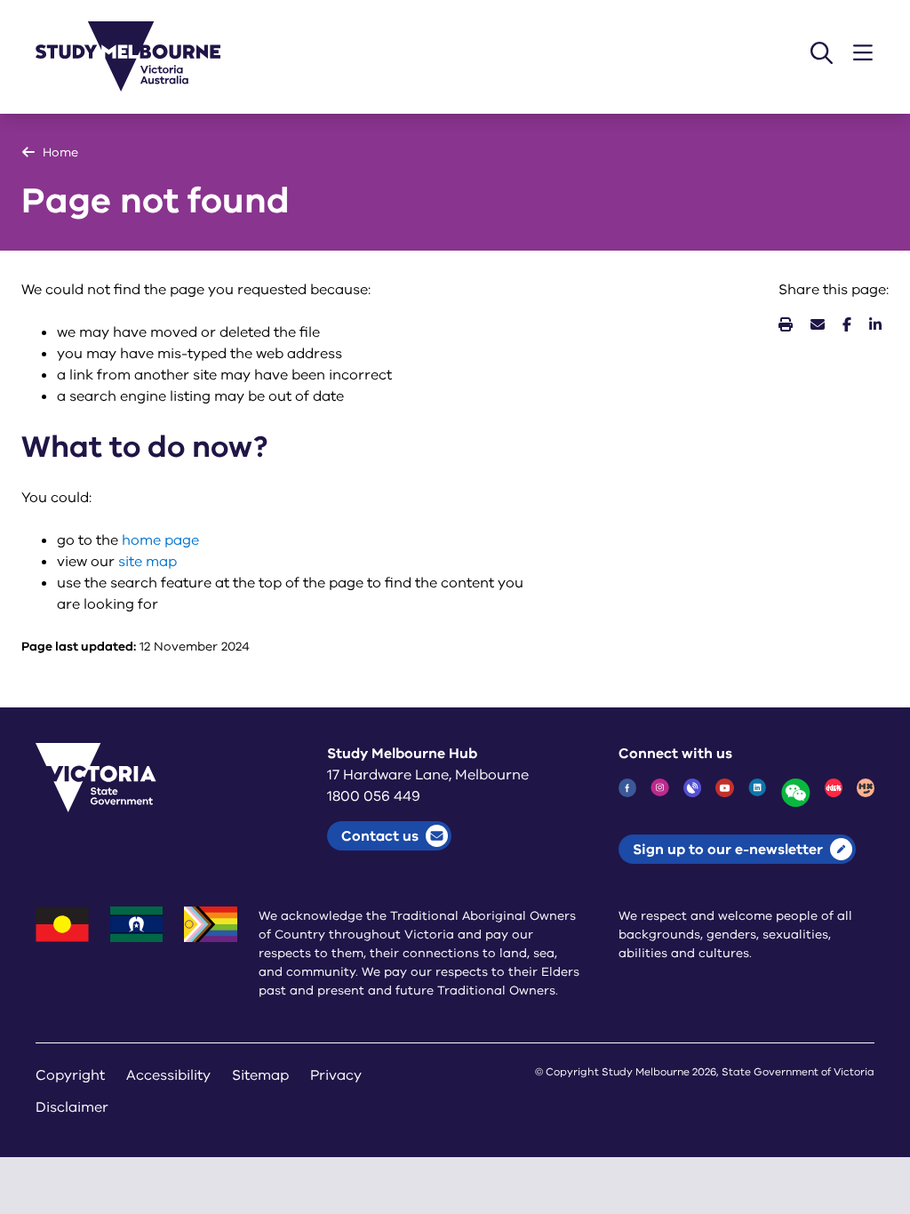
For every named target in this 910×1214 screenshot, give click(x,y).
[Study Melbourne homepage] (139, 56)
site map (147, 561)
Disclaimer (72, 1107)
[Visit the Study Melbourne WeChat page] (795, 793)
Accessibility (168, 1075)
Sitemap (260, 1075)
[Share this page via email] (817, 325)
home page (160, 540)
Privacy (336, 1075)
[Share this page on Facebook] (846, 325)
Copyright (70, 1075)
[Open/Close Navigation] (863, 53)
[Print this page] (785, 325)
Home (60, 152)
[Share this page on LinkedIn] (875, 325)
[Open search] (821, 53)
